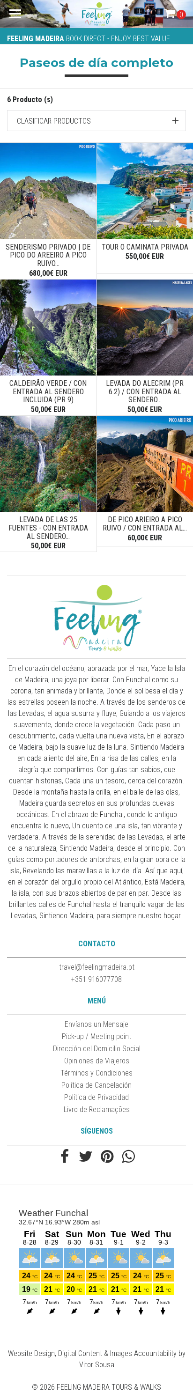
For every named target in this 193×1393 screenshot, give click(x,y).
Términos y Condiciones (96, 1073)
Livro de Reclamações (97, 1109)
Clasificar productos (54, 121)
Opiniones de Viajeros (96, 1060)
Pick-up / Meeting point (96, 1036)
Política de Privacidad (96, 1097)
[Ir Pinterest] (107, 1157)
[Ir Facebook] (64, 1157)
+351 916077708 (96, 979)
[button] (96, 120)
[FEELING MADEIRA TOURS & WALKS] (96, 14)
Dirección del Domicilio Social (97, 1048)
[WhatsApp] (128, 1157)
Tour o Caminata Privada (145, 247)
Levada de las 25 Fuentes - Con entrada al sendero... (48, 527)
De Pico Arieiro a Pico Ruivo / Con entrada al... (145, 523)
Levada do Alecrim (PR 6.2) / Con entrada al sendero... (145, 391)
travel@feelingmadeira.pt (96, 967)
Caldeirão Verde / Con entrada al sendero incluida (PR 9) (48, 391)
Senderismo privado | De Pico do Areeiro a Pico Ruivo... (48, 255)
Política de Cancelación (96, 1085)
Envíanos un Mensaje (96, 1024)
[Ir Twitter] (86, 1157)
